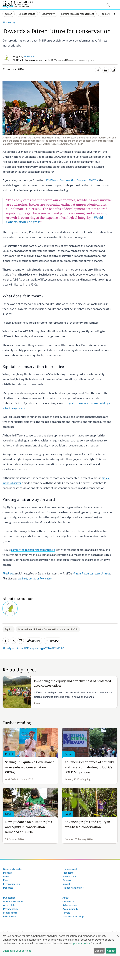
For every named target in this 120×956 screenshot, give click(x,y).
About (65, 897)
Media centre (10, 912)
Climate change (27, 13)
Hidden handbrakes (73, 887)
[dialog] (60, 944)
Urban (8, 13)
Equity (8, 629)
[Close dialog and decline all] (117, 934)
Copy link (35, 640)
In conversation (11, 883)
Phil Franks (8, 573)
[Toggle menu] (114, 5)
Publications (10, 897)
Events (6, 880)
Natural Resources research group (91, 573)
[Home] (18, 4)
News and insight (12, 868)
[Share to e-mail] (113, 70)
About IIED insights (27, 648)
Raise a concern (70, 905)
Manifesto (68, 872)
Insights (7, 872)
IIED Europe (9, 916)
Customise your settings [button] (16, 950)
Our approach (70, 868)
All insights (8, 648)
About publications (13, 901)
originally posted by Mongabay (35, 578)
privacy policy (81, 943)
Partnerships (69, 876)
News (6, 876)
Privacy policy (10, 908)
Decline (99, 950)
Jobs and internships (73, 916)
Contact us (68, 901)
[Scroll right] (114, 14)
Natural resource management (77, 13)
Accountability (70, 908)
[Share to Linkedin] (105, 70)
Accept (111, 950)
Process (66, 880)
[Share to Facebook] (98, 70)
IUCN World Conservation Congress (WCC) (70, 180)
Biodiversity (48, 13)
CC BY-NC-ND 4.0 (54, 648)
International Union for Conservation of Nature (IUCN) (48, 629)
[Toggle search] (108, 5)
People (66, 912)
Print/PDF (54, 640)
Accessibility (10, 905)
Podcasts (8, 887)
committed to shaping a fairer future (33, 549)
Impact (66, 883)
